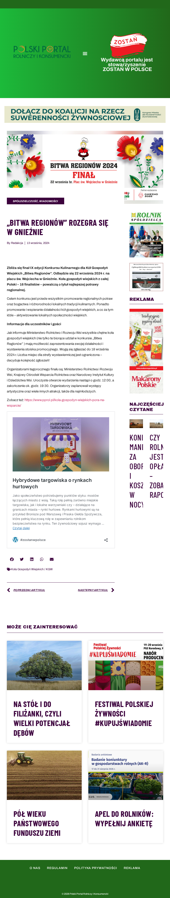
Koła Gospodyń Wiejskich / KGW (32, 569)
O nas (35, 868)
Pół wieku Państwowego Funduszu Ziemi (37, 823)
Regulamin (57, 868)
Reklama (132, 868)
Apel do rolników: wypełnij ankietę (124, 818)
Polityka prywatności (95, 868)
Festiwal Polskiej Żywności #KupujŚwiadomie (124, 713)
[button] (85, 53)
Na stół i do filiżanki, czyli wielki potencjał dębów (42, 718)
